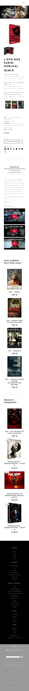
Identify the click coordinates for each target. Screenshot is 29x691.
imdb (16, 74)
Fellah (14, 570)
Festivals (14, 621)
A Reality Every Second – (15, 92)
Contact (14, 558)
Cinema (14, 551)
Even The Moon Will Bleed (14, 591)
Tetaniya (14, 600)
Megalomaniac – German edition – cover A (14, 527)
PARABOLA (11, 74)
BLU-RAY (14, 628)
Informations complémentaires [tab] (14, 171)
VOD (14, 633)
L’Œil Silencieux (14, 604)
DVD (13, 121)
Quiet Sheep (14, 598)
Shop (14, 554)
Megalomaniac (14, 572)
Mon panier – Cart (14, 635)
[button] (8, 147)
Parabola (21, 125)
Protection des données (14, 676)
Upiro (14, 568)
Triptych (6, 127)
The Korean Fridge (14, 589)
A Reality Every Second (18, 123)
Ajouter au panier (13, 141)
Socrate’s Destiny (14, 595)
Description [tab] (14, 167)
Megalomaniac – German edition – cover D (14, 463)
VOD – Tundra (14, 292)
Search (21, 656)
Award (14, 619)
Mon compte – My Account (14, 637)
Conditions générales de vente (14, 682)
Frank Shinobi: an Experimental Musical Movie (14, 495)
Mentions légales (14, 671)
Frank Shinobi (14, 602)
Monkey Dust (15, 125)
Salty (14, 586)
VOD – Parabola (14, 351)
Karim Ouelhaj (7, 125)
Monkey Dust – (12, 82)
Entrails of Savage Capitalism (14, 593)
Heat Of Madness (14, 565)
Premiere (14, 616)
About (14, 556)
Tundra (10, 96)
